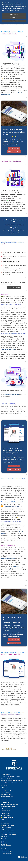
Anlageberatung (7, 790)
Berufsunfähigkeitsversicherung (10, 804)
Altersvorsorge (5, 813)
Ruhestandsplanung (8, 817)
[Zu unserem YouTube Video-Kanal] (11, 778)
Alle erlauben (14, 21)
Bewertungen (4, 838)
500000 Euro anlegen (7, 853)
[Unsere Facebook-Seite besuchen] (4, 778)
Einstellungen (14, 17)
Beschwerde (4, 844)
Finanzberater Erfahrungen (11, 506)
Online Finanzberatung (7, 829)
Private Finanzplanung (8, 825)
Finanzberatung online (8, 558)
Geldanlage (4, 787)
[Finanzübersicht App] (14, 51)
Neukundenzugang (14, 152)
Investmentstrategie (7, 794)
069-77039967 (6, 774)
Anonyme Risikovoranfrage (8, 806)
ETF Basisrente (5, 819)
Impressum (3, 841)
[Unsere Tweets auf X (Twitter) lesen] (5, 778)
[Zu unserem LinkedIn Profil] (7, 778)
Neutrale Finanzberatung (8, 832)
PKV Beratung (5, 802)
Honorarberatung (6, 827)
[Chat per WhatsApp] (2, 778)
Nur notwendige (14, 14)
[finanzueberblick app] (14, 377)
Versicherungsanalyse (7, 808)
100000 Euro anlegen (7, 851)
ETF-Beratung (5, 792)
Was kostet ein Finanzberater (9, 834)
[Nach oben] (26, 27)
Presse (2, 840)
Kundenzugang (14, 148)
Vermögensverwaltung (8, 349)
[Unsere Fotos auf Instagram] (9, 778)
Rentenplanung (6, 815)
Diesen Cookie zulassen (14, 287)
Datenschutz (4, 842)
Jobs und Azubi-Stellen (6, 845)
